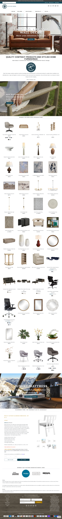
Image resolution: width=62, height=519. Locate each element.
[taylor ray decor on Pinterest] (53, 6)
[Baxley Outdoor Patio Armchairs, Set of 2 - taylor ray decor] (47, 425)
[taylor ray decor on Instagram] (55, 6)
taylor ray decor (22, 513)
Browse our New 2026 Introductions (31, 117)
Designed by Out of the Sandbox (29, 513)
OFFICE (46, 11)
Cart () (52, 2)
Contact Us (7, 499)
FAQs (7, 501)
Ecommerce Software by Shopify (39, 513)
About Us (7, 498)
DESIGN (13, 11)
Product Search (7, 496)
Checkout (57, 2)
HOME (7, 505)
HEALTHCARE (29, 11)
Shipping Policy (7, 502)
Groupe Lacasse (31, 39)
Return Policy (7, 504)
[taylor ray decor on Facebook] (49, 6)
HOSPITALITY (38, 11)
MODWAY (6, 420)
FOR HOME (19, 11)
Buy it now (23, 459)
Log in (46, 2)
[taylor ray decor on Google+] (51, 6)
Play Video (9, 102)
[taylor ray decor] (9, 6)
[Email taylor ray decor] (58, 6)
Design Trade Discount (31, 396)
